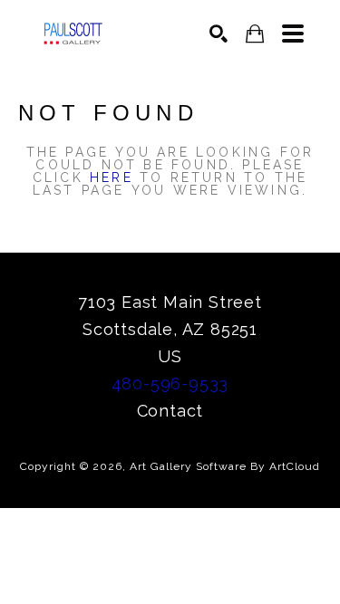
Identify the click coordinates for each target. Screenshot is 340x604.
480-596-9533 (170, 383)
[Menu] (293, 33)
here (111, 177)
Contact (170, 410)
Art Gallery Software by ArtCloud (225, 466)
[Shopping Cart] (255, 34)
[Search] (218, 33)
